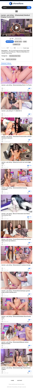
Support (19, 380)
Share (24, 41)
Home (12, 380)
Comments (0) (16, 44)
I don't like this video (12, 38)
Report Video (18, 41)
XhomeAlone (15, 387)
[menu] (16, 11)
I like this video (10, 38)
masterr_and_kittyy (11, 59)
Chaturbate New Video (14, 56)
